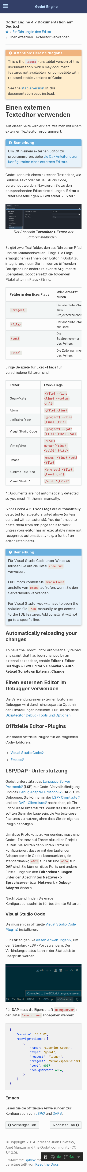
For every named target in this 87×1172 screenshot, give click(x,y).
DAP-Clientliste (31, 803)
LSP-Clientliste (64, 797)
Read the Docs (47, 1164)
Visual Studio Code (26, 753)
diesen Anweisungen (52, 940)
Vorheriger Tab (23, 1125)
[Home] (7, 31)
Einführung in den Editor (32, 32)
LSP (38, 1113)
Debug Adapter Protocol (39, 792)
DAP (56, 1113)
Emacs (16, 760)
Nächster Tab (64, 1125)
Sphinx (30, 1160)
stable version (32, 88)
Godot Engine (46, 6)
